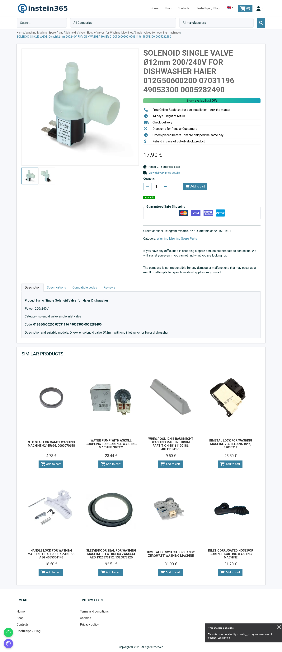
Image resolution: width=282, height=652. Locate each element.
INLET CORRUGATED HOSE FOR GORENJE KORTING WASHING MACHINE (230, 554)
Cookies (85, 618)
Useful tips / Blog (207, 8)
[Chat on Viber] (8, 643)
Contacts (184, 8)
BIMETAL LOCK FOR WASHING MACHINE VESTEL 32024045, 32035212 (230, 444)
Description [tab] (32, 287)
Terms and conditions (94, 611)
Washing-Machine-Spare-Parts (44, 32)
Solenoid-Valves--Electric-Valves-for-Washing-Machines (99, 32)
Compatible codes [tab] (85, 287)
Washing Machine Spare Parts (177, 238)
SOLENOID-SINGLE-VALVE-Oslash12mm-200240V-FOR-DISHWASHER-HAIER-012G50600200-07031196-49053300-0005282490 (94, 36)
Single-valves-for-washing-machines (157, 32)
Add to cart (197, 186)
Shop (168, 8)
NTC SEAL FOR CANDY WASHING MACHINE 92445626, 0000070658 (51, 443)
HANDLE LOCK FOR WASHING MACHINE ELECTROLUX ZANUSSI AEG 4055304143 (51, 554)
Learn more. (224, 637)
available (149, 197)
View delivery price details (164, 172)
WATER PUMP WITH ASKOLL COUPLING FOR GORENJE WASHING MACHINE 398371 (111, 444)
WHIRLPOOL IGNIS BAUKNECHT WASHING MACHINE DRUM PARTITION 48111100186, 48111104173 (170, 444)
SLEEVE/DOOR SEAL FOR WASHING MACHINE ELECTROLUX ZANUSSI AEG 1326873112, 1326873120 (111, 554)
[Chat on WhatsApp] (8, 632)
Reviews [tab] (109, 287)
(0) (248, 8)
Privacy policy (89, 624)
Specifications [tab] (56, 287)
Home (154, 8)
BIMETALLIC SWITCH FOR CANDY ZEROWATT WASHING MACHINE (171, 553)
